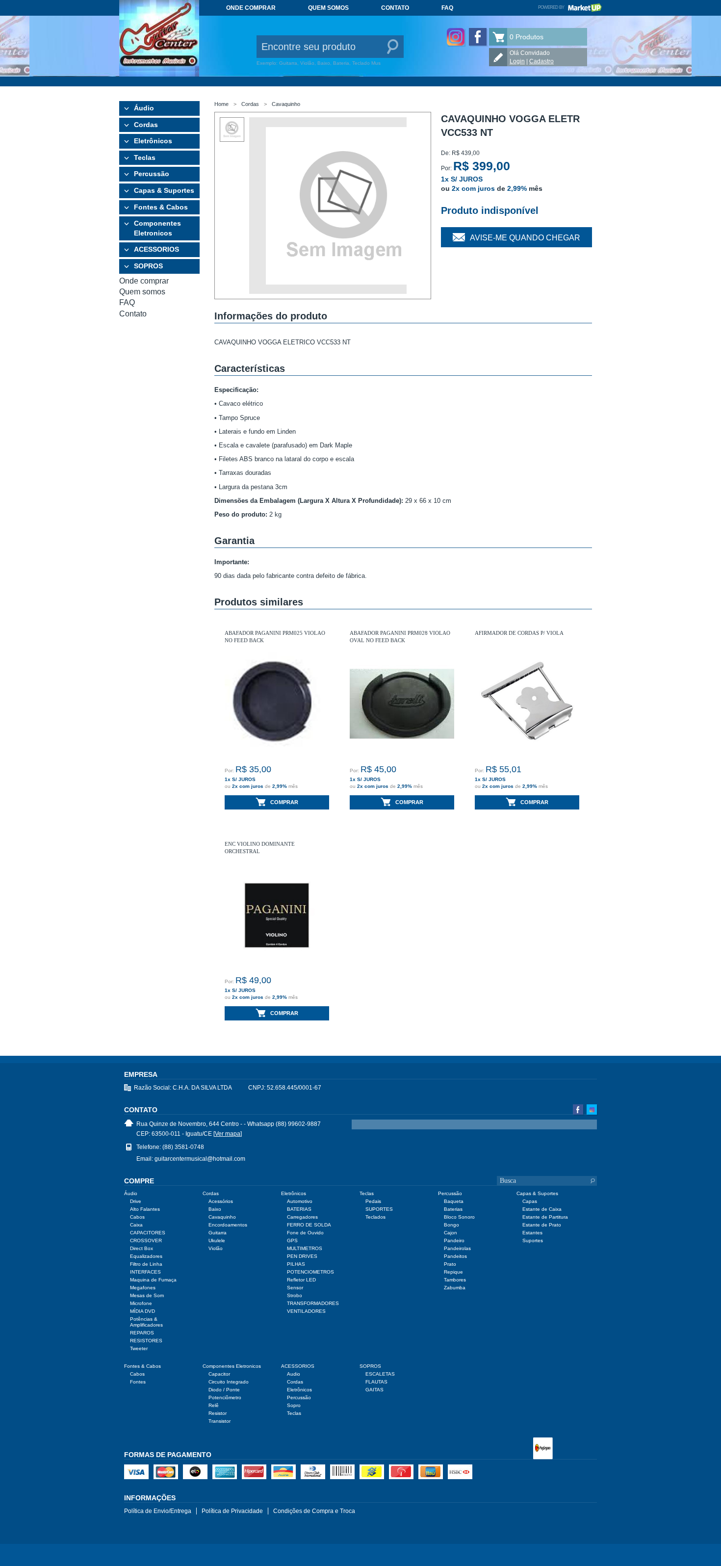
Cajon (450, 1232)
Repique (453, 1272)
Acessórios (220, 1201)
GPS (292, 1240)
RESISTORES (146, 1340)
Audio (293, 1374)
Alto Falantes (145, 1209)
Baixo (214, 1209)
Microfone (141, 1303)
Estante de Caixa (542, 1209)
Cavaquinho (286, 104)
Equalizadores (146, 1256)
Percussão (151, 174)
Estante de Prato (541, 1224)
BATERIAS (299, 1209)
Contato (395, 7)
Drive (135, 1201)
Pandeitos (455, 1256)
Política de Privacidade (232, 1511)
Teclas (144, 157)
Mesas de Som (147, 1295)
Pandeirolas (457, 1248)
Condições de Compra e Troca (314, 1511)
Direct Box (141, 1248)
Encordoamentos (227, 1224)
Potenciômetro (224, 1397)
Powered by (570, 7)
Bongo (451, 1224)
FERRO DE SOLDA (309, 1224)
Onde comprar (251, 7)
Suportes (532, 1240)
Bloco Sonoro (459, 1217)
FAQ (447, 7)
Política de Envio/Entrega (157, 1511)
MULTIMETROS (304, 1248)
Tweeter (139, 1348)
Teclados (375, 1217)
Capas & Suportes (164, 190)
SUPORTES (379, 1209)
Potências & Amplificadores (146, 1322)
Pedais (373, 1201)
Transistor (219, 1421)
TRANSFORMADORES (313, 1303)
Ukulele (216, 1240)
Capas (529, 1201)
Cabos (137, 1217)
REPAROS (142, 1332)
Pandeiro (454, 1240)
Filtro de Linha (146, 1264)
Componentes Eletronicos (157, 228)
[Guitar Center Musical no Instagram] (455, 37)
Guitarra (217, 1232)
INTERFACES (145, 1272)
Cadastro (541, 61)
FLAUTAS (376, 1381)
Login (517, 61)
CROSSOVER (146, 1240)
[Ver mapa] (227, 1133)
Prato (450, 1264)
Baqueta (454, 1201)
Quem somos (328, 7)
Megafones (142, 1287)
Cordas (146, 125)
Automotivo (299, 1201)
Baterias (453, 1209)
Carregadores (302, 1217)
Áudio (144, 108)
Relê (213, 1405)
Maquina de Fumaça (153, 1279)
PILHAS (296, 1264)
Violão (215, 1248)
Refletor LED (301, 1279)
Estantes (532, 1232)
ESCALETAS (380, 1374)
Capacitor (219, 1374)
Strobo (294, 1295)
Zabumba (454, 1287)
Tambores (455, 1279)
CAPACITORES (147, 1232)
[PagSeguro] (543, 1449)
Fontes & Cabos (161, 207)
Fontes (138, 1381)
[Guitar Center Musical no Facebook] (478, 37)
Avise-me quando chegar (525, 238)
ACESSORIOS (156, 249)
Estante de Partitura (545, 1217)
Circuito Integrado (228, 1381)
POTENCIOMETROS (310, 1272)
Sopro (294, 1405)
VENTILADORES (306, 1311)
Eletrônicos (153, 141)
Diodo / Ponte (224, 1389)
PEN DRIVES (302, 1256)
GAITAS (374, 1389)
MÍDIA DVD (142, 1311)
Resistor (217, 1413)
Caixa (136, 1224)
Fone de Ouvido (305, 1232)
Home (221, 104)
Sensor (295, 1287)
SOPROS (148, 266)
